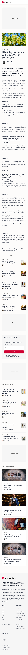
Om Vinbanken (5, 637)
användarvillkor (9, 356)
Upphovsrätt (5, 649)
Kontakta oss (5, 643)
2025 (3, 611)
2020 (3, 622)
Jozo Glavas (18, 608)
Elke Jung (18, 624)
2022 (3, 617)
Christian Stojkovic (20, 611)
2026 (3, 608)
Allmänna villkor (5, 645)
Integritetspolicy (6, 647)
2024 (3, 613)
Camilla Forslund (19, 619)
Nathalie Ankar (19, 622)
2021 (3, 619)
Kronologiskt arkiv (6, 624)
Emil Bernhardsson (20, 613)
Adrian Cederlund (20, 626)
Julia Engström (19, 617)
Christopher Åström (20, 628)
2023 (3, 615)
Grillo (7, 142)
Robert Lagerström (20, 615)
